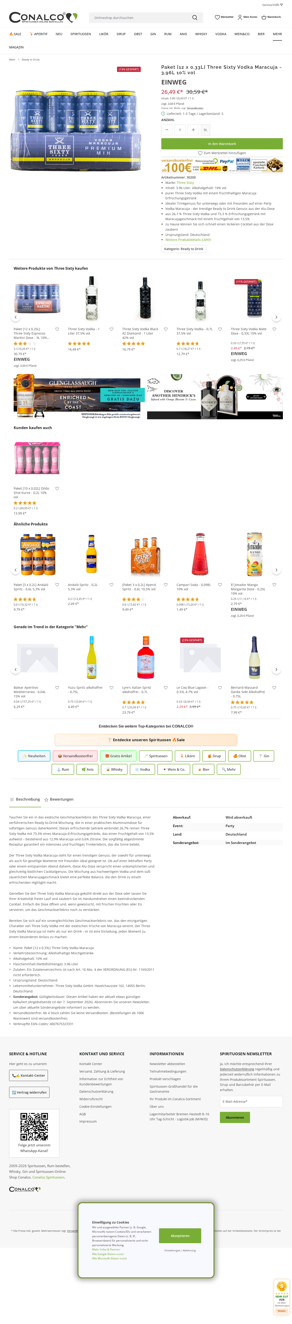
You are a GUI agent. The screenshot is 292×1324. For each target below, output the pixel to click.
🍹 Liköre (187, 756)
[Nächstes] (276, 317)
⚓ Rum (63, 769)
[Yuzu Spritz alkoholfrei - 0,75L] (91, 657)
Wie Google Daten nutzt (108, 1254)
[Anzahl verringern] (166, 129)
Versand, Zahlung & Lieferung (102, 1071)
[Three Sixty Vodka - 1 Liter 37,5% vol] (91, 298)
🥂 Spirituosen (155, 756)
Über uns (157, 1106)
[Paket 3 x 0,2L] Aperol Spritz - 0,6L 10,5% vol (139, 587)
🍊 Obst (239, 756)
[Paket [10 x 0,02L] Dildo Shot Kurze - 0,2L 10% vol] (37, 458)
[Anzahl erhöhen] (193, 129)
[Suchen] (195, 17)
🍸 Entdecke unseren (146, 739)
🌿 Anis (87, 769)
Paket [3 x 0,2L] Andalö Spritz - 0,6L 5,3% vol (31, 587)
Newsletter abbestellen (167, 1064)
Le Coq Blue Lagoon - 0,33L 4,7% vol (193, 690)
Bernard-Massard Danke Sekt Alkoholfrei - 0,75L (248, 692)
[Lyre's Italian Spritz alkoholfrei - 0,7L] (146, 657)
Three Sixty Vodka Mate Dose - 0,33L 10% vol (248, 331)
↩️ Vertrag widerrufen (29, 1092)
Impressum (88, 1121)
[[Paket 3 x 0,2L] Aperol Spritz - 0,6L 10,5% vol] (146, 554)
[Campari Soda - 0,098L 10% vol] (200, 554)
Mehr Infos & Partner (106, 1249)
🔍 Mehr (229, 769)
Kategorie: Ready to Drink (183, 249)
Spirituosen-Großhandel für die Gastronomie (174, 1089)
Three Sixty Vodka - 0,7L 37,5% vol (195, 331)
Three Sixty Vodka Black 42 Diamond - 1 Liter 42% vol (140, 333)
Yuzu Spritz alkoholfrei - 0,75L (85, 690)
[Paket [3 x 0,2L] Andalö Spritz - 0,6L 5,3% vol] (37, 554)
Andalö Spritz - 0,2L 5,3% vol (83, 587)
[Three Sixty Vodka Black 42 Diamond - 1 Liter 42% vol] (146, 298)
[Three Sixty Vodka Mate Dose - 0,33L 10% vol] (254, 298)
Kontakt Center (90, 1064)
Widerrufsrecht (91, 1099)
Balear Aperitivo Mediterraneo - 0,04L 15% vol (30, 692)
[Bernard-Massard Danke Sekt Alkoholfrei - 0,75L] (254, 657)
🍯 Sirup (214, 756)
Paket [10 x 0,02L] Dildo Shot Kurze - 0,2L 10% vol (31, 492)
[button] (281, 1294)
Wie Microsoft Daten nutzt (109, 1258)
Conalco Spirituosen (48, 1177)
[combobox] (138, 17)
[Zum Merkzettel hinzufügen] (57, 330)
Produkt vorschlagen (165, 1079)
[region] (76, 131)
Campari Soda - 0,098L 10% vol (194, 587)
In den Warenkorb (222, 144)
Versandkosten (195, 108)
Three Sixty (185, 182)
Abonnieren (235, 1117)
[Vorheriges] (15, 317)
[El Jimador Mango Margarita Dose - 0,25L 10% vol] (254, 554)
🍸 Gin (263, 756)
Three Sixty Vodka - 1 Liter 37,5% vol (84, 331)
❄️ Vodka (142, 769)
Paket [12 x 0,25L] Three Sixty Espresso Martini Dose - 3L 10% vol (30, 333)
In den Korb (37, 316)
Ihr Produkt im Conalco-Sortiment (175, 1099)
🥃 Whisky (114, 769)
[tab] (25, 799)
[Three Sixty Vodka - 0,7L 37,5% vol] (200, 298)
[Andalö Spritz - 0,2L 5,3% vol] (91, 554)
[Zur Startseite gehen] (43, 17)
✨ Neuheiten (34, 756)
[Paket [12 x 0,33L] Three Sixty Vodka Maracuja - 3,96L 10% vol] (75, 131)
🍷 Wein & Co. (173, 769)
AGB (82, 1114)
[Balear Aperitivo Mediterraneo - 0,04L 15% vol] (37, 657)
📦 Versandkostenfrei (75, 756)
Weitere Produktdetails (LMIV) (188, 239)
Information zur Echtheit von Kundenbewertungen (101, 1081)
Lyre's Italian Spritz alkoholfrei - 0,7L (136, 690)
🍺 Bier (203, 769)
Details (282, 1311)
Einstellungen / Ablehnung (180, 1250)
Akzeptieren (180, 1236)
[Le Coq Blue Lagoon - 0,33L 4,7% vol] (200, 657)
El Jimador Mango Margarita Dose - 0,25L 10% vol (248, 589)
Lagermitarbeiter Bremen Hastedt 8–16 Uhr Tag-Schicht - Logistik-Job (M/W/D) (179, 1116)
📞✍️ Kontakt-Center (28, 1075)
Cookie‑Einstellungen (95, 1106)
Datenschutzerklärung (96, 1091)
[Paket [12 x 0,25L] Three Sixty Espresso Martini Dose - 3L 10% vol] (37, 298)
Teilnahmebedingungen (168, 1071)
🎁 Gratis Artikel (118, 756)
